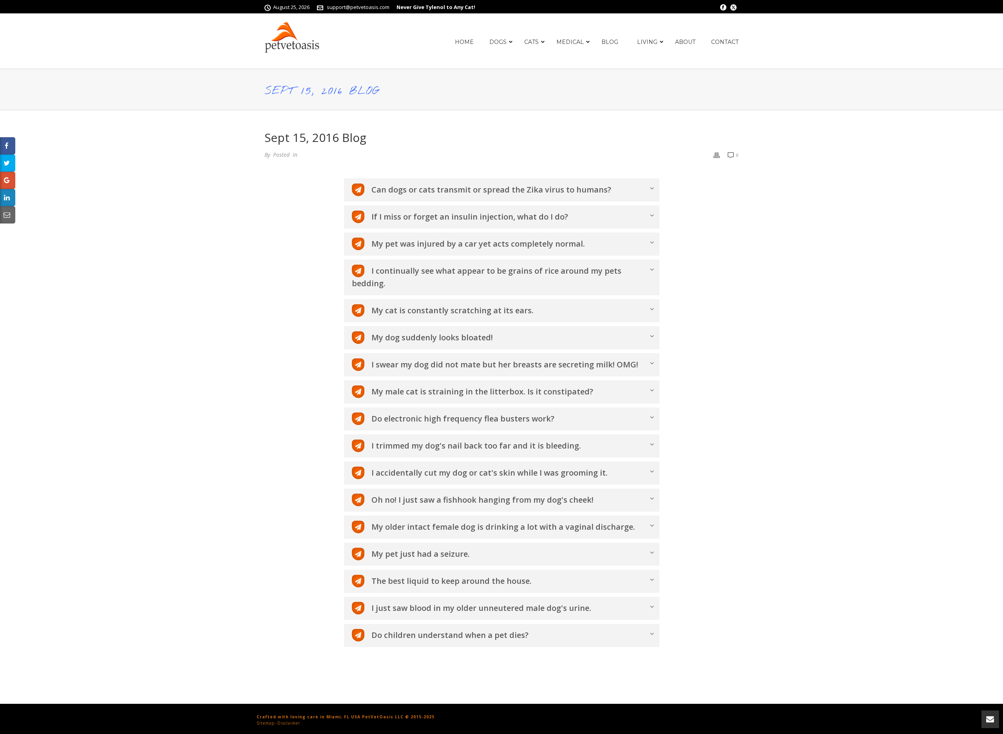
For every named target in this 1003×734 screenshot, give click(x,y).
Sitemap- (266, 723)
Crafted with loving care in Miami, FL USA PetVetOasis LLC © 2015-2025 (346, 716)
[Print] (716, 155)
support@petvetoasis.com (358, 7)
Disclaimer (288, 723)
